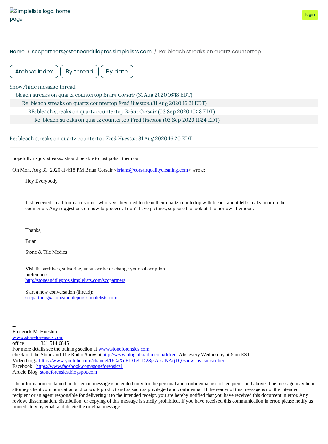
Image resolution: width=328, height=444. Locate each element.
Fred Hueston (121, 138)
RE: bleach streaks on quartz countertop (76, 111)
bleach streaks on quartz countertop (59, 94)
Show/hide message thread (43, 86)
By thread (79, 71)
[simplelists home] (40, 15)
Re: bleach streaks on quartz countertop (81, 119)
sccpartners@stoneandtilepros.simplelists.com (92, 51)
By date (117, 71)
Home (17, 51)
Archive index (34, 71)
